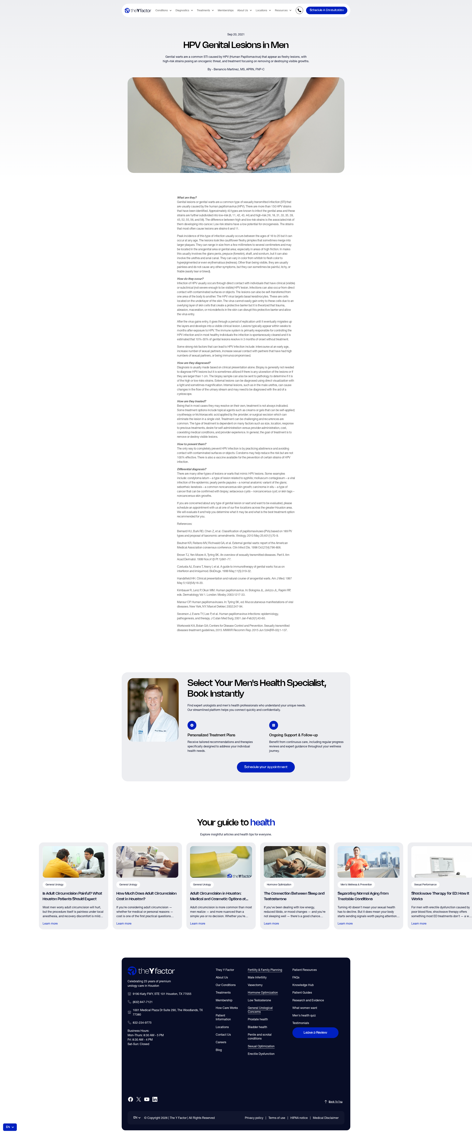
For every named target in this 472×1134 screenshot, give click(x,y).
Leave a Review (315, 1032)
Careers (221, 1042)
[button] (163, 10)
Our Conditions (226, 985)
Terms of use (276, 1117)
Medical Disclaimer (326, 1117)
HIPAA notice (299, 1117)
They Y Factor (225, 969)
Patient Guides (302, 992)
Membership (224, 1000)
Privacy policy (254, 1117)
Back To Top (335, 1102)
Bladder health (257, 1027)
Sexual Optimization (261, 1046)
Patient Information (223, 1017)
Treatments (223, 992)
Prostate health (258, 1019)
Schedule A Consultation (327, 10)
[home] (138, 10)
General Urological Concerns (260, 1009)
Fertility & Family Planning (265, 969)
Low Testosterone (259, 1000)
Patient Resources (304, 969)
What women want (304, 1007)
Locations (222, 1027)
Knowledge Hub (303, 985)
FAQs (295, 977)
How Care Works (227, 1007)
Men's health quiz (304, 1015)
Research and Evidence (308, 1000)
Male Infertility (257, 977)
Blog (219, 1050)
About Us (222, 977)
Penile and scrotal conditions (260, 1036)
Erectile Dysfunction (261, 1053)
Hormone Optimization (263, 992)
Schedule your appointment (265, 767)
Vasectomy (255, 985)
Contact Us (223, 1034)
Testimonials (300, 1023)
